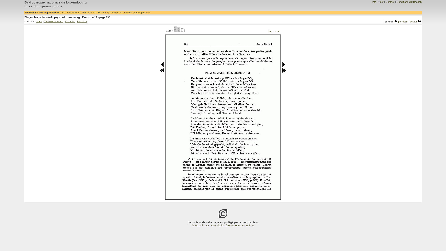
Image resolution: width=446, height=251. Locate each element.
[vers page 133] (162, 66)
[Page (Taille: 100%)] (175, 30)
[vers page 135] (283, 66)
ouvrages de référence (121, 12)
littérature (103, 12)
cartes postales (142, 12)
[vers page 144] (284, 72)
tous (63, 12)
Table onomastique (53, 21)
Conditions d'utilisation (409, 2)
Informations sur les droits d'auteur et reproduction (223, 225)
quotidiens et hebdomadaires (81, 12)
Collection (70, 21)
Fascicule (82, 21)
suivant (414, 21)
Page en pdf (274, 31)
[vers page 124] (162, 72)
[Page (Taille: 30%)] (184, 30)
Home (39, 21)
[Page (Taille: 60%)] (182, 30)
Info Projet (377, 2)
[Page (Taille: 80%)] (179, 30)
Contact (390, 2)
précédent (403, 21)
